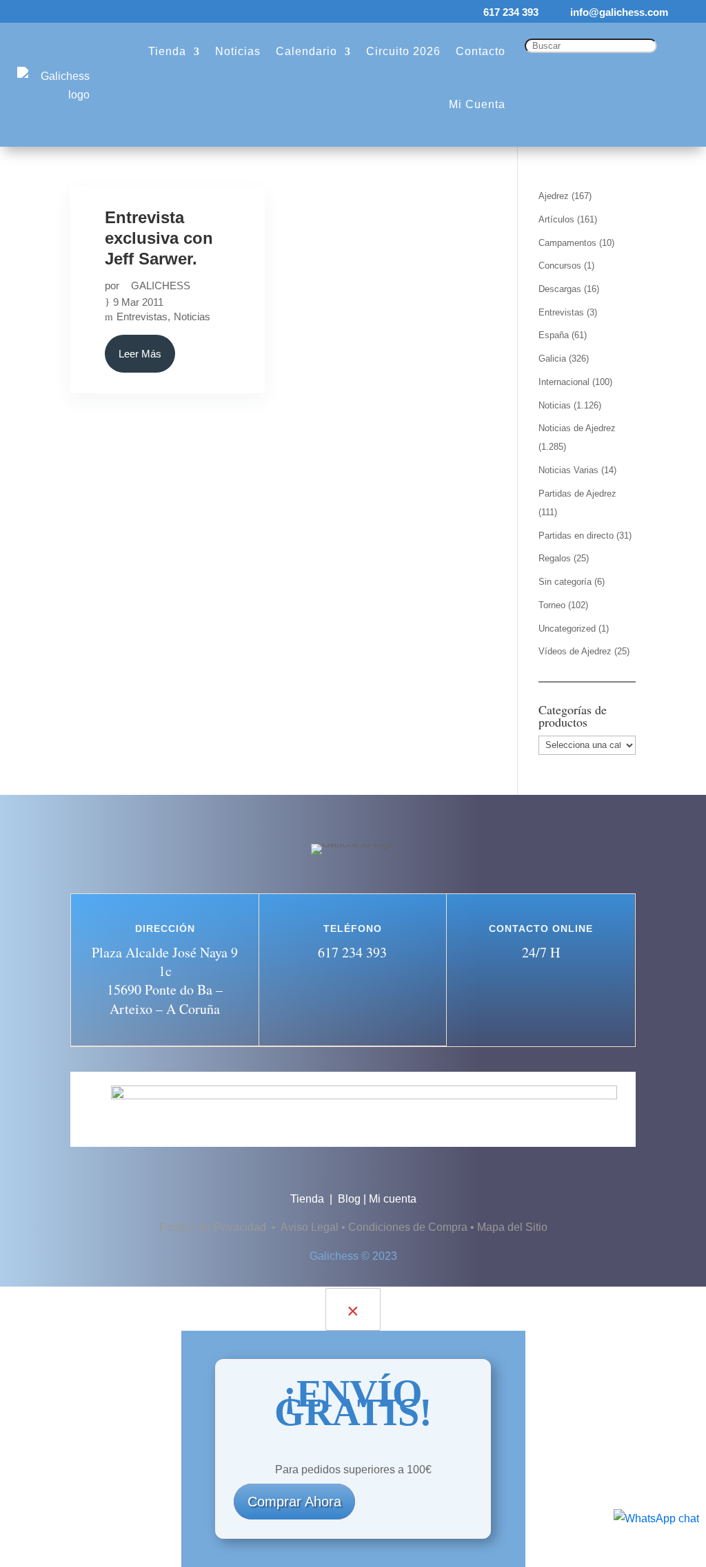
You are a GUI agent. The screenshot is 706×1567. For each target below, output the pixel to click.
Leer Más (140, 354)
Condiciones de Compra (407, 1227)
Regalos (554, 558)
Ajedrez (553, 196)
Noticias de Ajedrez (577, 428)
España (553, 335)
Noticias (192, 316)
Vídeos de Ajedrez (575, 651)
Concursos (559, 265)
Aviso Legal (310, 1227)
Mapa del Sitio (512, 1227)
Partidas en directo (576, 535)
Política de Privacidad (214, 1227)
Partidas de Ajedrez (577, 493)
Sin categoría (565, 582)
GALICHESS (160, 285)
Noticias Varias (568, 470)
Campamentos (567, 243)
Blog (349, 1199)
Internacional (563, 382)
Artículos (556, 219)
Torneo (551, 605)
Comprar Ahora (294, 1501)
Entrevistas (142, 316)
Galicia (552, 358)
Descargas (559, 289)
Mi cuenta (392, 1199)
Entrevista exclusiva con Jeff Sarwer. (159, 238)
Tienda (308, 1199)
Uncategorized (567, 628)
